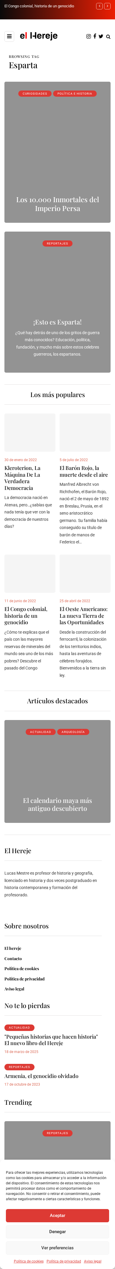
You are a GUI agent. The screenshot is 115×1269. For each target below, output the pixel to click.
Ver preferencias (57, 1247)
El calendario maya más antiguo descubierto (57, 804)
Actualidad (40, 732)
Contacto (13, 958)
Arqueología (73, 732)
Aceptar (57, 1215)
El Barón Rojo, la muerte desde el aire (84, 471)
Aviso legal (92, 1261)
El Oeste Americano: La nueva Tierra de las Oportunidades (84, 615)
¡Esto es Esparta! (57, 321)
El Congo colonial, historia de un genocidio (39, 6)
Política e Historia (75, 93)
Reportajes (57, 243)
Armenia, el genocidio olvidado (41, 1075)
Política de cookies (29, 1261)
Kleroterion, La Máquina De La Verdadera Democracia (22, 477)
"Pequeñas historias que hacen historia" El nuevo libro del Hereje (51, 1040)
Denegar (57, 1231)
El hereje (12, 948)
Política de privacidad (64, 1261)
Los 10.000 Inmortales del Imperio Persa (57, 204)
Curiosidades (35, 93)
